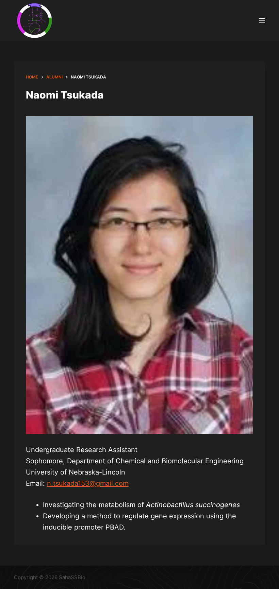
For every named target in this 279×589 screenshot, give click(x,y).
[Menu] (262, 21)
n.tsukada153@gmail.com (88, 483)
